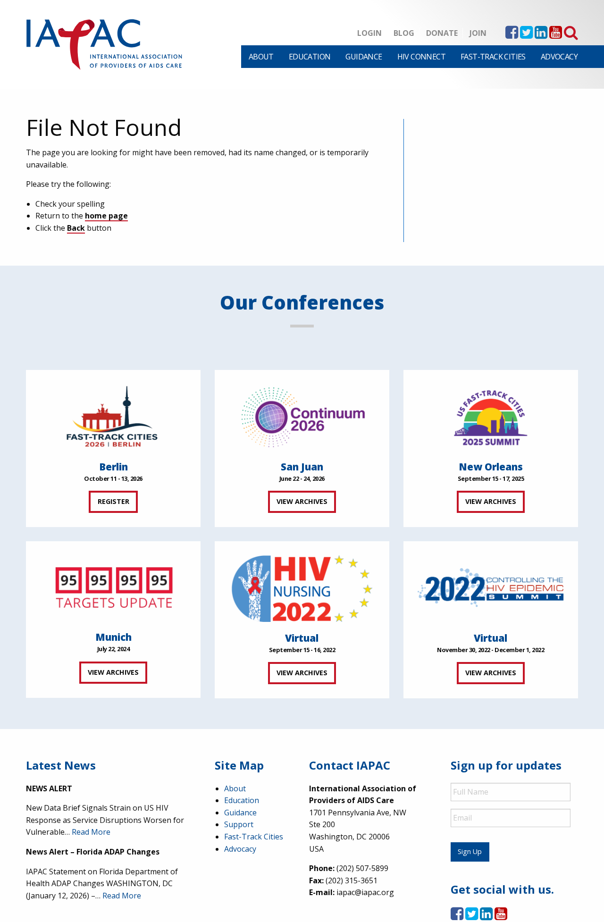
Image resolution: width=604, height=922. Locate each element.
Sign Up (470, 851)
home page (106, 215)
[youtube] (555, 35)
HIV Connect (421, 56)
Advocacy (559, 56)
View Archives (302, 501)
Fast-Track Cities (493, 56)
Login (369, 33)
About (261, 56)
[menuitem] (261, 56)
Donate (442, 33)
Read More (91, 832)
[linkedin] (541, 35)
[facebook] (511, 35)
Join (478, 33)
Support (238, 824)
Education (310, 56)
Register (113, 501)
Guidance (363, 56)
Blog (404, 33)
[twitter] (526, 35)
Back (76, 228)
